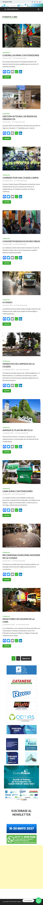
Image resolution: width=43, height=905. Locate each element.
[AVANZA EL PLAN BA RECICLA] (21, 411)
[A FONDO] (21, 284)
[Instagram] (35, 2)
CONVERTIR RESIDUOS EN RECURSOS (21, 241)
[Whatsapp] (37, 2)
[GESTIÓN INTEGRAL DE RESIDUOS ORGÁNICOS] (21, 98)
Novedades (6, 113)
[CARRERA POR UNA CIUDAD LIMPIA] (21, 159)
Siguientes (26, 658)
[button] (39, 901)
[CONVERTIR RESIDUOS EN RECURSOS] (21, 223)
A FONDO (7, 302)
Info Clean (17, 901)
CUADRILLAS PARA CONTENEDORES (20, 55)
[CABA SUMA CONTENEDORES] (21, 473)
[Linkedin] (40, 2)
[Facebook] (32, 2)
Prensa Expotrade (21, 58)
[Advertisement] (21, 867)
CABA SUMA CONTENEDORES (17, 491)
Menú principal (12, 9)
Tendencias (6, 52)
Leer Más (7, 77)
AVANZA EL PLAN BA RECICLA (17, 430)
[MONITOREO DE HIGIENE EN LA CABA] (21, 600)
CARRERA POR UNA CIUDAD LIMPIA (20, 177)
